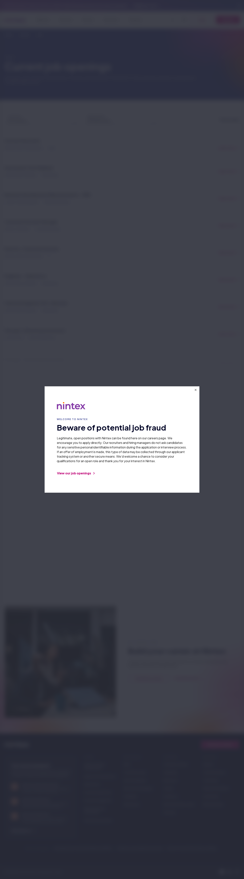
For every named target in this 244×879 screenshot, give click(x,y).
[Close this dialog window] (195, 390)
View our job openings (74, 473)
